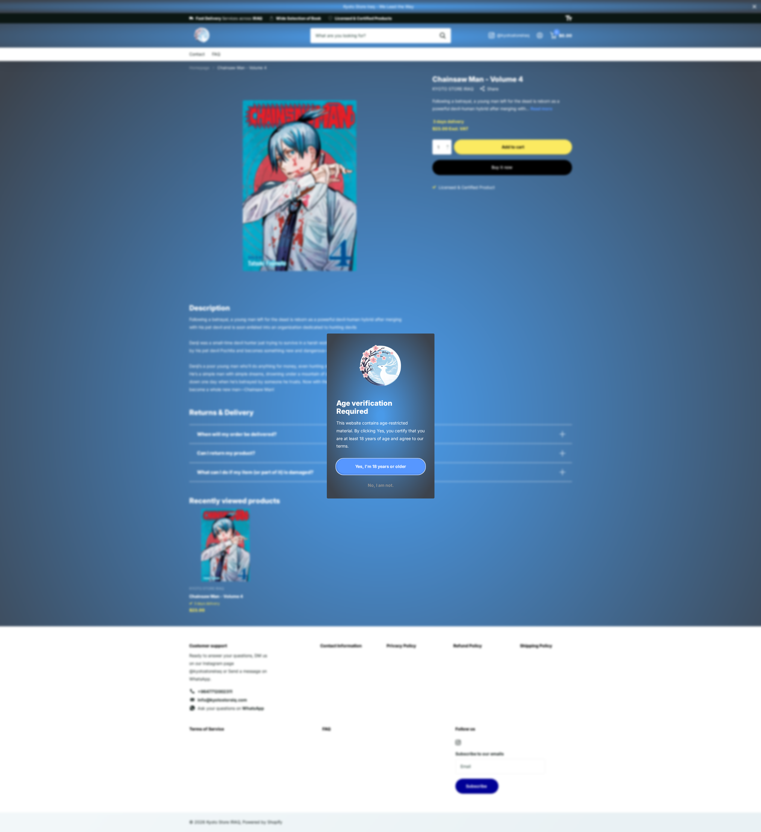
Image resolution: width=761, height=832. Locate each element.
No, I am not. (380, 484)
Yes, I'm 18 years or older (380, 466)
